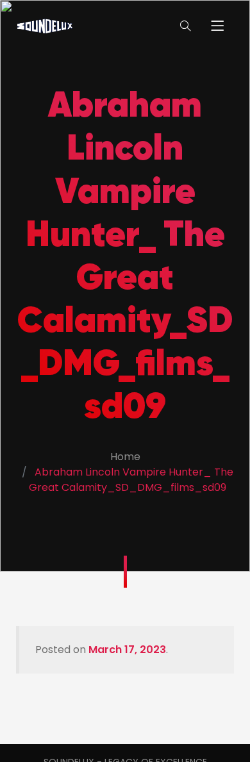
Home (125, 456)
